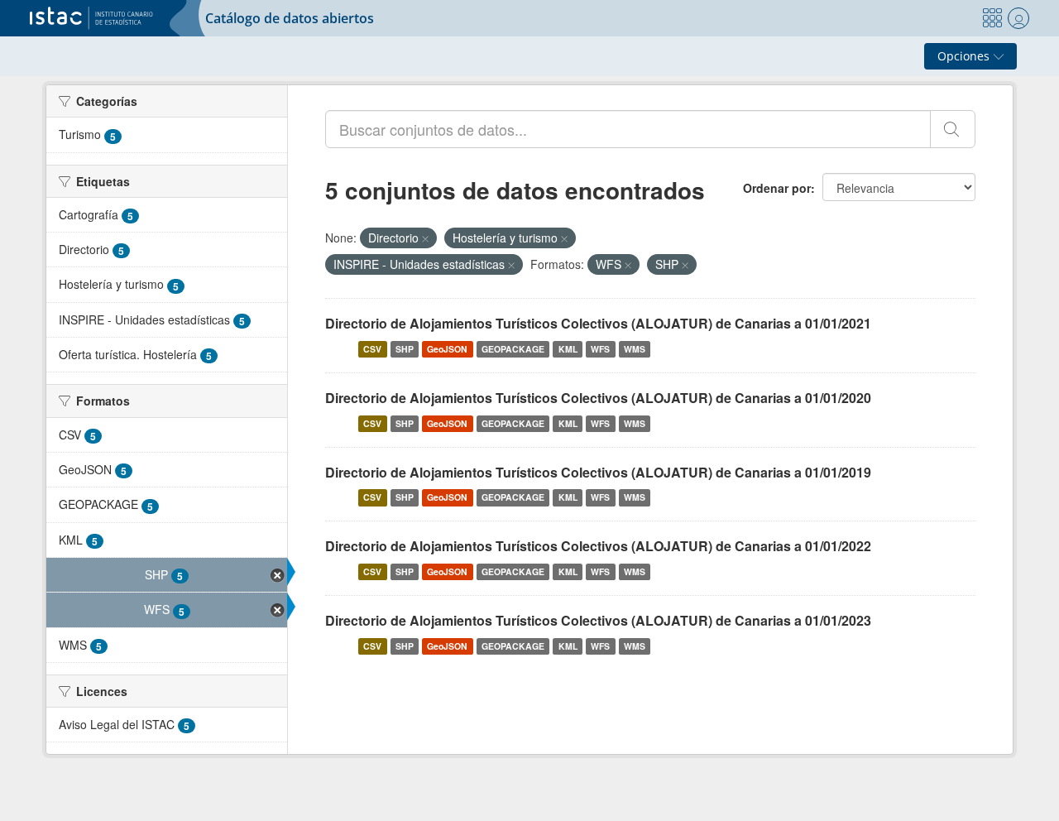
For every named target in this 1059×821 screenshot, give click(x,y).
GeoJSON (447, 349)
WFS (600, 349)
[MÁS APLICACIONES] (992, 18)
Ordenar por (777, 188)
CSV (372, 349)
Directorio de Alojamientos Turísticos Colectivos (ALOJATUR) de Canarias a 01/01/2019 (598, 472)
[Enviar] (952, 129)
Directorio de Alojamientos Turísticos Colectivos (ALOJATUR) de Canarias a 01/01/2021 (598, 323)
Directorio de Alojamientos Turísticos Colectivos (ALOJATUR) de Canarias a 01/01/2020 (598, 397)
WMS (634, 349)
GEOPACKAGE (513, 349)
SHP (404, 349)
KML (567, 349)
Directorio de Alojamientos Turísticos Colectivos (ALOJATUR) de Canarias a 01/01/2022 (598, 545)
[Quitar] (425, 238)
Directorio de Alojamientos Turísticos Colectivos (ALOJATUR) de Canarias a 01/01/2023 (598, 620)
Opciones (965, 56)
